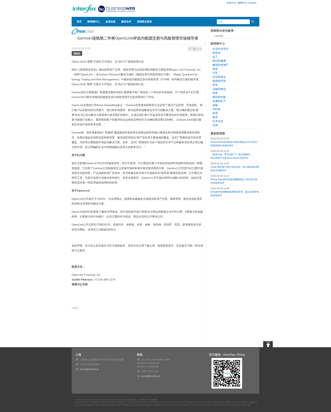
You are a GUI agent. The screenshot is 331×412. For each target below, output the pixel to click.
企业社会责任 (220, 48)
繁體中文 (242, 3)
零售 (215, 84)
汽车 (215, 72)
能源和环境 (219, 80)
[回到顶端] (268, 344)
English (252, 3)
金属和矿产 (219, 101)
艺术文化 (217, 121)
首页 (79, 21)
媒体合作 (126, 21)
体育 (215, 113)
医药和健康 (219, 60)
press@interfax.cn (89, 369)
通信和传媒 (219, 97)
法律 (215, 125)
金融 (215, 105)
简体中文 (231, 3)
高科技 (77, 53)
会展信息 (111, 21)
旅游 (215, 68)
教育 (215, 117)
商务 (215, 93)
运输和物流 (219, 88)
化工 (215, 56)
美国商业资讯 (144, 21)
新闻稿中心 (93, 21)
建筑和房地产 (220, 64)
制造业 (216, 52)
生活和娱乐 (219, 76)
